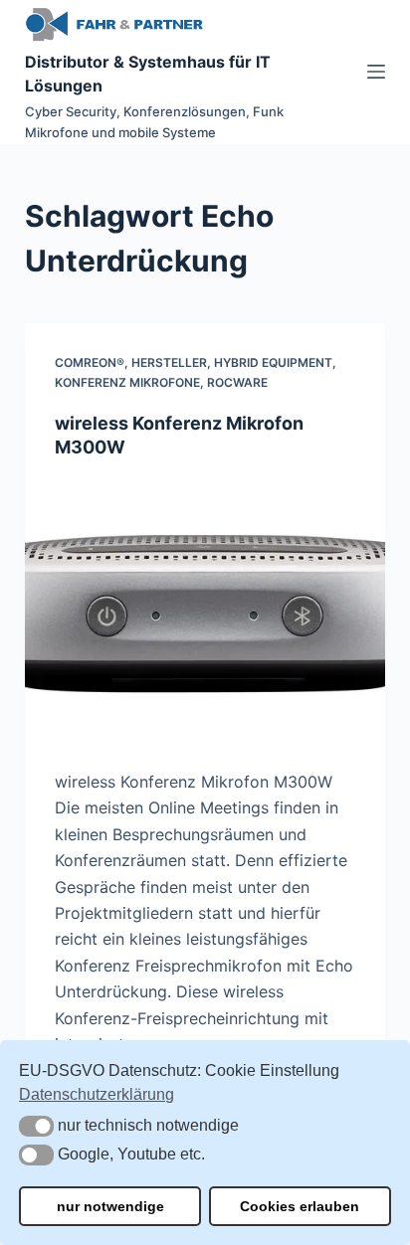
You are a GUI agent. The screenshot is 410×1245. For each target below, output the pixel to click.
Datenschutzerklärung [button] (96, 1094)
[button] (36, 1126)
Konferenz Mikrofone (127, 382)
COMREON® (89, 362)
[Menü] (376, 72)
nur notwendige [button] (110, 1206)
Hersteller (169, 362)
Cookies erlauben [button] (299, 1206)
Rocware (237, 382)
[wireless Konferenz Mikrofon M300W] (205, 613)
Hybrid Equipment (273, 362)
